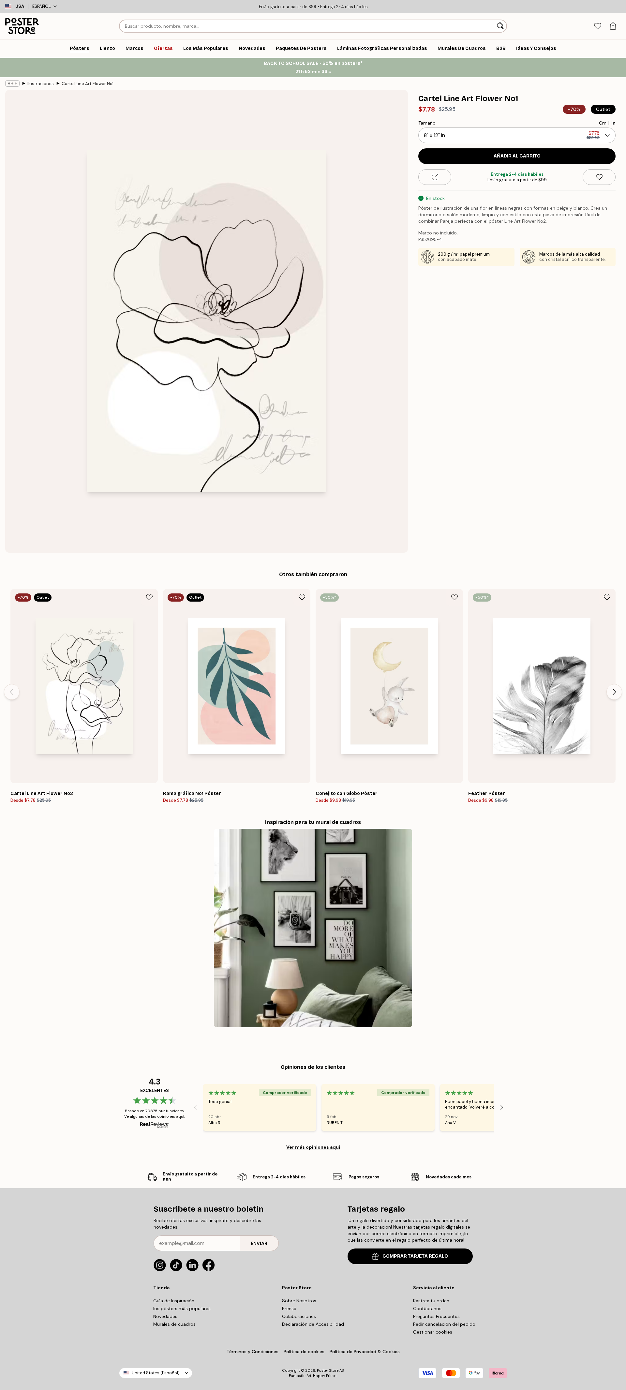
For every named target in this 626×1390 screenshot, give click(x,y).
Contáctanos (427, 1308)
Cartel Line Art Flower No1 (87, 83)
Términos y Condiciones (252, 1351)
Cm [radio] (602, 123)
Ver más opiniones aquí (313, 1147)
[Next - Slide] (614, 692)
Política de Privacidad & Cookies (365, 1351)
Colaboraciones (299, 1316)
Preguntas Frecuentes (436, 1316)
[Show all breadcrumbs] (12, 83)
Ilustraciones (40, 83)
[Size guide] (434, 177)
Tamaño (427, 123)
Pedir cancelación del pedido (444, 1324)
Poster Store (327, 1370)
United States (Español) (156, 1373)
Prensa (289, 1308)
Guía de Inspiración (173, 1301)
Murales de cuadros (174, 1324)
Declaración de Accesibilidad (313, 1324)
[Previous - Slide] (12, 692)
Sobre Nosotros (299, 1301)
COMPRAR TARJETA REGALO (415, 1256)
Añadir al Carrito (517, 156)
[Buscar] (501, 26)
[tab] (597, 26)
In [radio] (613, 123)
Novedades (165, 1316)
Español (41, 6)
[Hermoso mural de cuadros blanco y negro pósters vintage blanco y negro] (313, 928)
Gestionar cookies (432, 1332)
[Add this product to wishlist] (599, 177)
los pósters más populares (182, 1308)
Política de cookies (304, 1351)
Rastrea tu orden (431, 1301)
